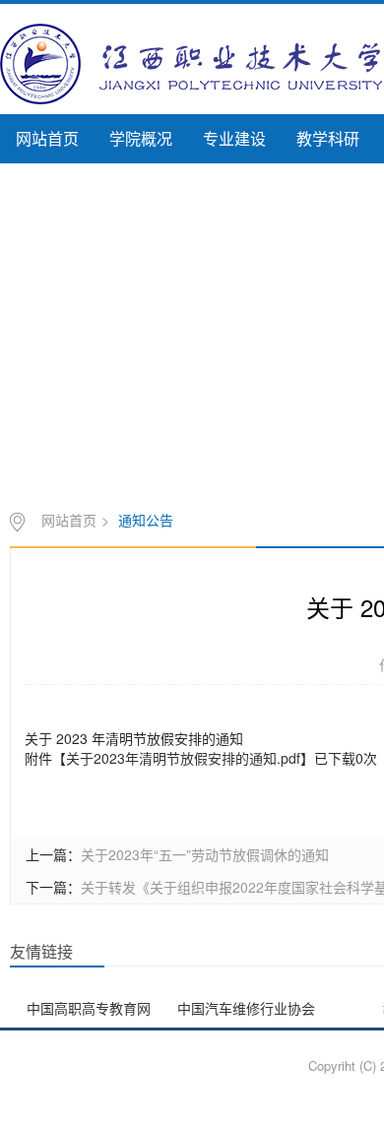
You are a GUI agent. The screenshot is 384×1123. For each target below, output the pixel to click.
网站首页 (47, 138)
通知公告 (145, 520)
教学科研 (327, 138)
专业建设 (234, 138)
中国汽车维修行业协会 (246, 1008)
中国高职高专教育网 (89, 1008)
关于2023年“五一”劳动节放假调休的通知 (205, 854)
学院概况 (140, 138)
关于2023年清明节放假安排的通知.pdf (183, 758)
